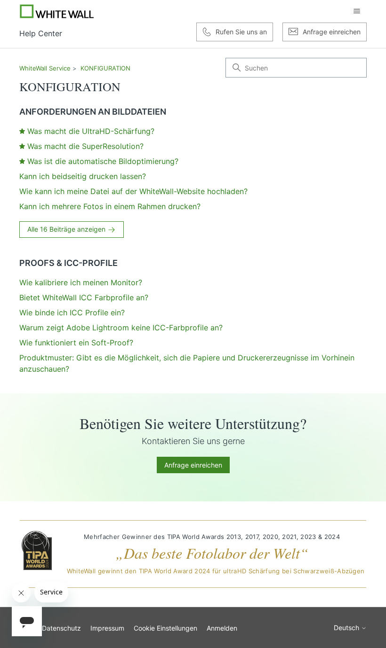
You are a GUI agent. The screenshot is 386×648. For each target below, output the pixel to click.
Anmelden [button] (222, 628)
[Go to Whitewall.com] (57, 11)
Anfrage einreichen (193, 465)
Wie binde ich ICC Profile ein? (72, 312)
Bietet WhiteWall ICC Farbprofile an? (83, 297)
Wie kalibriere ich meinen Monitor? (80, 282)
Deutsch (347, 628)
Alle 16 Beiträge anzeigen (67, 229)
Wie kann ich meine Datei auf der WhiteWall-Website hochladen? (133, 191)
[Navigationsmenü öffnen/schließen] (357, 11)
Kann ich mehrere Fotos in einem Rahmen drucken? (110, 206)
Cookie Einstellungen (165, 628)
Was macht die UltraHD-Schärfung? (90, 131)
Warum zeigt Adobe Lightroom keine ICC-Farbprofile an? (121, 327)
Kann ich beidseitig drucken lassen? (82, 176)
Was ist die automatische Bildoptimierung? (102, 161)
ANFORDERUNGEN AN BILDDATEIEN (92, 112)
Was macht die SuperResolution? (85, 146)
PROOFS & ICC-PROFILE (68, 263)
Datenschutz (61, 628)
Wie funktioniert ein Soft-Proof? (76, 342)
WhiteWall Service (45, 68)
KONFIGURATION (105, 68)
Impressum (107, 628)
